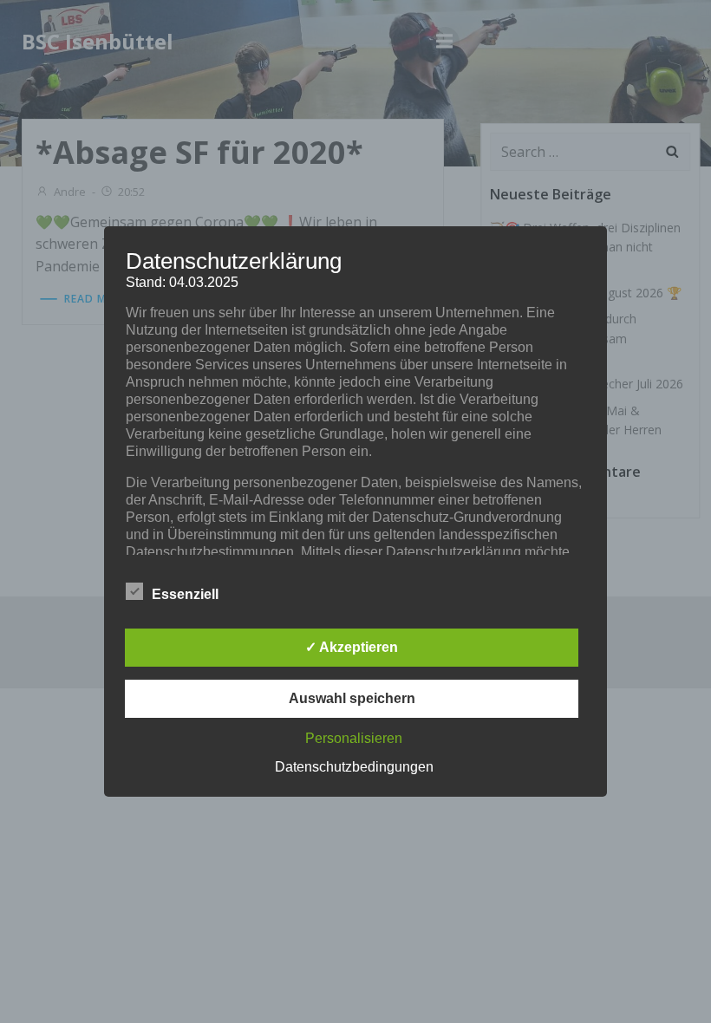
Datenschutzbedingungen (354, 766)
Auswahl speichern (352, 698)
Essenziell (185, 594)
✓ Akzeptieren (351, 647)
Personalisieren (353, 738)
